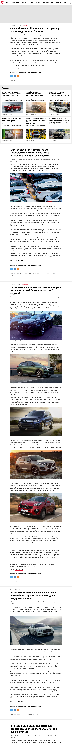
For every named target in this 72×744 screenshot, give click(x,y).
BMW (12, 273)
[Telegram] (11, 76)
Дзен (32, 72)
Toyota (52, 273)
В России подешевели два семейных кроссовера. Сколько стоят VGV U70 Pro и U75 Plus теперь (11, 94)
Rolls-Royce (43, 714)
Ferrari (24, 714)
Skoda (48, 273)
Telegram (27, 72)
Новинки (31, 2)
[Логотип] (10, 2)
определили (24, 561)
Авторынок (24, 2)
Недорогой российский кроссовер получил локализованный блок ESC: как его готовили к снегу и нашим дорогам (36, 121)
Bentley (19, 714)
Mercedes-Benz (36, 273)
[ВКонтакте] (15, 76)
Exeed (12, 581)
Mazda (26, 581)
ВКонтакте (38, 72)
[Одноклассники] (18, 76)
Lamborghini (30, 714)
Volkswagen (13, 275)
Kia (26, 273)
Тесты (52, 2)
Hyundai (21, 273)
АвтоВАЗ (19, 275)
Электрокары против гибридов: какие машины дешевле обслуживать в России (11, 120)
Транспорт (58, 2)
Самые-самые (45, 2)
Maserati (36, 714)
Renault (42, 273)
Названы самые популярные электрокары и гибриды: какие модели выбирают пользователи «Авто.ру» (59, 94)
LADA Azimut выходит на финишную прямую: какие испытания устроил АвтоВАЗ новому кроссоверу (34, 94)
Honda (16, 273)
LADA (30, 273)
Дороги (64, 2)
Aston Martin (13, 714)
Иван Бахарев (19, 260)
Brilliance (13, 80)
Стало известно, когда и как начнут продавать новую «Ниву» (59, 119)
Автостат (19, 262)
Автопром (37, 2)
